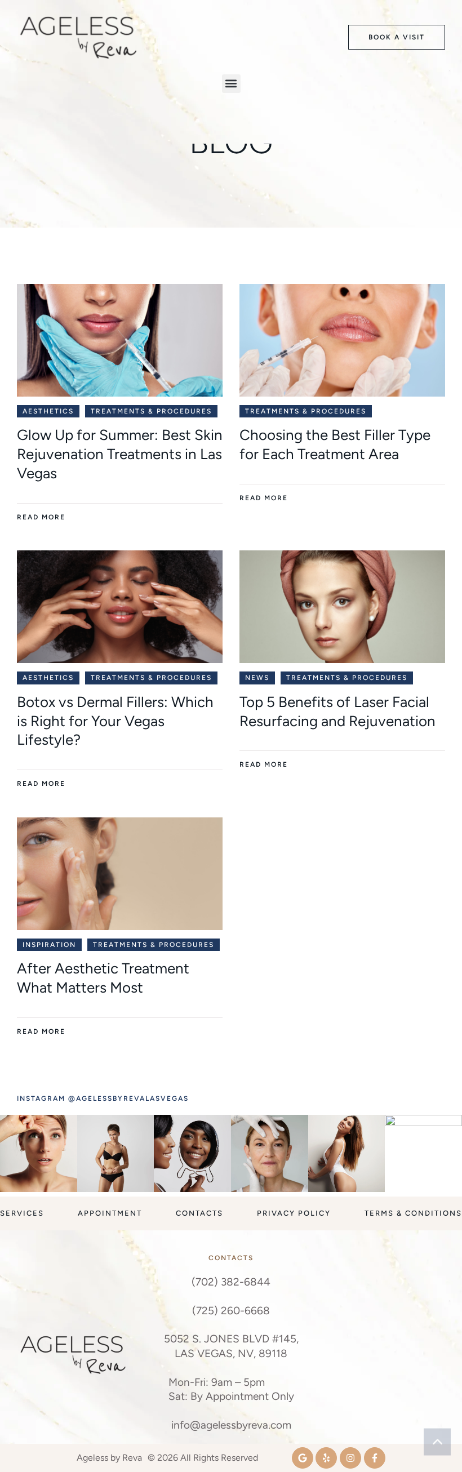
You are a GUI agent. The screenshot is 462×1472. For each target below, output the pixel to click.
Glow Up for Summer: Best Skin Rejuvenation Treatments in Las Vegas (120, 454)
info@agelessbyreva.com (231, 1424)
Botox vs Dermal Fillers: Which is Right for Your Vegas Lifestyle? (115, 721)
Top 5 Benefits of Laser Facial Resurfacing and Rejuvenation (337, 711)
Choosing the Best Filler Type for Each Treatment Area (334, 444)
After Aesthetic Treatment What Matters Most (103, 978)
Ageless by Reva (109, 1457)
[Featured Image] (120, 340)
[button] (396, 37)
